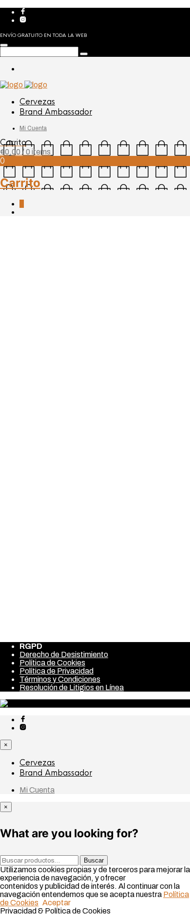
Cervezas (37, 102)
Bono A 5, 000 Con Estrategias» (74, 507)
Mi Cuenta (33, 128)
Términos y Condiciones (59, 679)
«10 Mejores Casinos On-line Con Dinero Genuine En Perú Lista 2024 (87, 329)
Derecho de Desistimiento (63, 654)
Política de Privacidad (56, 671)
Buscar (94, 860)
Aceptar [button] (56, 902)
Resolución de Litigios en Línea (71, 687)
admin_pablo (25, 386)
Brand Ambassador (55, 112)
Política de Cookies (52, 663)
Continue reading (32, 470)
